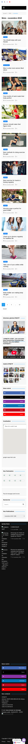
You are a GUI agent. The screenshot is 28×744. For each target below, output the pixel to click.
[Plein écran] (23, 357)
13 (19, 304)
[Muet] (20, 357)
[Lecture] (5, 357)
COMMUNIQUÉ (15, 527)
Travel (5, 37)
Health (5, 93)
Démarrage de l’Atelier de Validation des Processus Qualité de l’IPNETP (17, 534)
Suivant (5, 308)
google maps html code (9, 457)
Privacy (3, 741)
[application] (14, 353)
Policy (8, 741)
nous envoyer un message (13, 710)
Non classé (6, 65)
